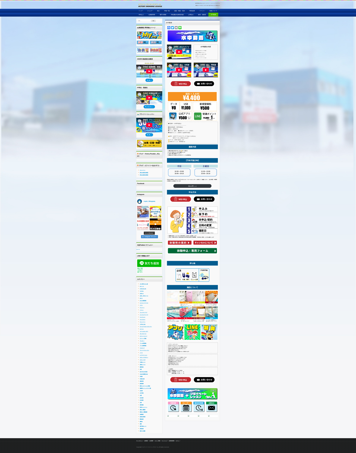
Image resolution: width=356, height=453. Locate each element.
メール (141, 352)
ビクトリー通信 (143, 338)
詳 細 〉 (149, 80)
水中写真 (142, 392)
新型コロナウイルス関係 (145, 385)
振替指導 (142, 383)
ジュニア (149, 10)
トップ (140, 10)
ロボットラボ (142, 359)
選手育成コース (143, 426)
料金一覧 (167, 10)
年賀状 (141, 376)
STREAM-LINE (143, 288)
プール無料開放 (143, 345)
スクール (142, 329)
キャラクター (142, 319)
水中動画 (213, 14)
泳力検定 (142, 397)
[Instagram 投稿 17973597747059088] (155, 224)
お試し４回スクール (144, 295)
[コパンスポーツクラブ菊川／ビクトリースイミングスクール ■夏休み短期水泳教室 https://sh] (143, 224)
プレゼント (142, 340)
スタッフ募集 (157, 440)
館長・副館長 (202, 14)
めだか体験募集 (143, 300)
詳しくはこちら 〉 (149, 106)
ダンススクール (143, 333)
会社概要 (151, 440)
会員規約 (146, 440)
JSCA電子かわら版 (144, 283)
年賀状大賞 (142, 378)
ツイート (138, 249)
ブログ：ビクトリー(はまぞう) (149, 165)
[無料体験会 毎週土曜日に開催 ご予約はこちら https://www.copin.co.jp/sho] (155, 212)
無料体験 (142, 404)
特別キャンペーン (143, 407)
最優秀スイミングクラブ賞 (145, 388)
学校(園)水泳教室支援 (177, 14)
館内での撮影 (142, 430)
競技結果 (142, 419)
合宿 (141, 369)
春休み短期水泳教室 (144, 172)
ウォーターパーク (143, 312)
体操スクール (142, 364)
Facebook (140, 183)
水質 (141, 395)
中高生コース (142, 362)
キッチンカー (142, 317)
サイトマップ (164, 440)
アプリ (141, 305)
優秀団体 (142, 366)
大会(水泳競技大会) (144, 374)
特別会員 (192, 10)
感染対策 (142, 381)
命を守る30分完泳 (143, 371)
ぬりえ (141, 298)
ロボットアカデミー (144, 357)
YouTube (142, 291)
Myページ (142, 286)
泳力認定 (142, 400)
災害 (141, 402)
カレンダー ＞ (192, 186)
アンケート (142, 307)
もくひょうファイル (144, 302)
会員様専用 (152, 14)
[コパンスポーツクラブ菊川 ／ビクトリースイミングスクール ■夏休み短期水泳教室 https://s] (143, 212)
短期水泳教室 (142, 416)
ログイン (177, 440)
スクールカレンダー (144, 331)
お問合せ (190, 14)
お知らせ (142, 293)
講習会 (141, 421)
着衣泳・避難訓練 (143, 411)
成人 (158, 10)
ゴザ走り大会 (142, 324)
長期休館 (142, 428)
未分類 (141, 390)
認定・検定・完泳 (179, 10)
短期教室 (142, 414)
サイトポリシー (139, 440)
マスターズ (142, 347)
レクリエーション (143, 355)
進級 (141, 423)
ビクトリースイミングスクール (148, 9)
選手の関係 (163, 14)
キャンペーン (142, 170)
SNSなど (141, 14)
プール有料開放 (143, 343)
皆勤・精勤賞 (142, 409)
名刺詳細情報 (171, 440)
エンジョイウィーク (144, 314)
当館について (213, 10)
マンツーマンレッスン (144, 350)
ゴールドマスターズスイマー (146, 326)
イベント (202, 10)
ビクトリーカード (143, 336)
